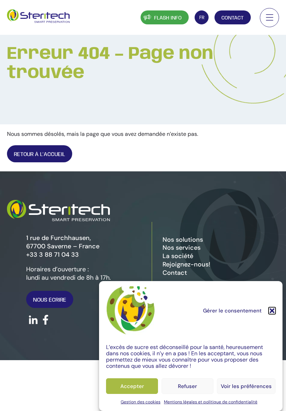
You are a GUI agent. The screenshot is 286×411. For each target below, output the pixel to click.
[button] (272, 310)
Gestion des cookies (140, 402)
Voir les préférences (246, 386)
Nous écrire (49, 300)
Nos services (182, 247)
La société (178, 256)
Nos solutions (183, 239)
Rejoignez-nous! (186, 264)
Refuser (187, 386)
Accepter (132, 386)
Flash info (168, 18)
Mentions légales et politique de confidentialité (210, 402)
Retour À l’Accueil (39, 154)
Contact (232, 18)
